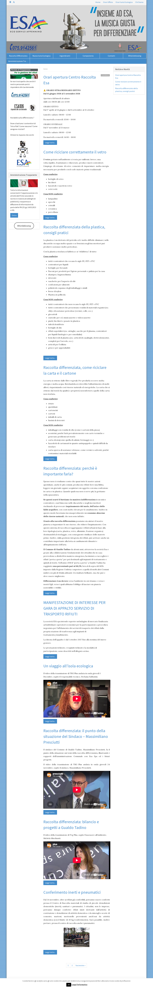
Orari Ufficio (108, 2)
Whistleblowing (134, 56)
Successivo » (80, 965)
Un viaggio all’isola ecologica (68, 665)
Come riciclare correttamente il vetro (74, 152)
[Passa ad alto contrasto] (10, 2)
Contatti (111, 56)
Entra (14, 215)
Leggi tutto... (50, 142)
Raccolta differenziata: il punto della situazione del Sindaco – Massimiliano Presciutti (75, 736)
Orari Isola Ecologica (124, 2)
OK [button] (69, 985)
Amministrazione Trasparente (19, 61)
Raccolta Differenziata (18, 56)
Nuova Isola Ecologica (41, 56)
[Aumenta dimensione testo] (14, 2)
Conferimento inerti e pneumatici (72, 892)
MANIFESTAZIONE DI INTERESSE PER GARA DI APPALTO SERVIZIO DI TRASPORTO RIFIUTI (74, 608)
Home (97, 2)
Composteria (88, 56)
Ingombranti (65, 56)
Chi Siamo (139, 2)
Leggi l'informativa (79, 984)
